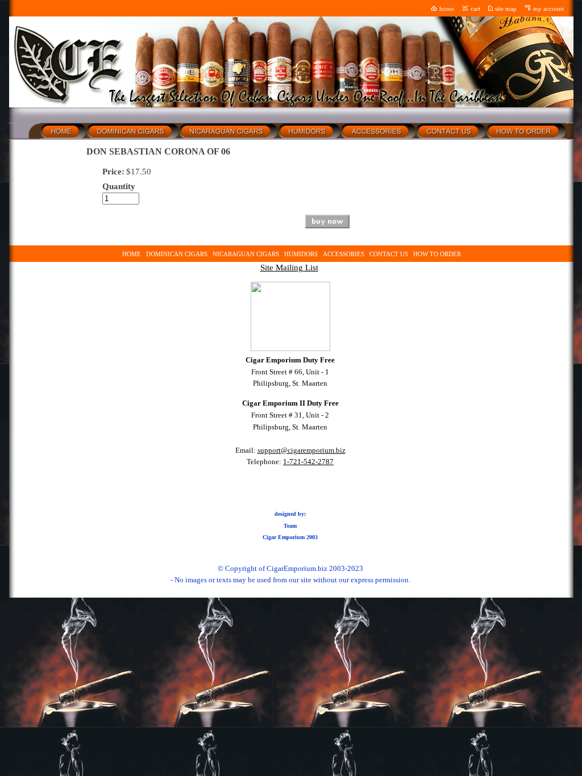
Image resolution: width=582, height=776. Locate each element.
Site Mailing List (289, 267)
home (446, 9)
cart (475, 9)
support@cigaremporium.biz (301, 450)
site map (506, 9)
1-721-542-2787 (308, 461)
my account (548, 9)
